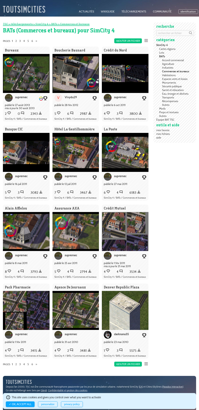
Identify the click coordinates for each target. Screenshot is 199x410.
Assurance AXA (66, 208)
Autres (165, 105)
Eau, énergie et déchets (175, 93)
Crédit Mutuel (115, 208)
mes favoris (162, 130)
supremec (21, 97)
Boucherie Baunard (69, 50)
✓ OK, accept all (20, 404)
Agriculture (168, 64)
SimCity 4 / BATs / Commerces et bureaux (26, 118)
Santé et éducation (173, 90)
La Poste (110, 129)
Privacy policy (72, 404)
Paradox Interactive (173, 386)
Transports (168, 97)
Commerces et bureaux (175, 71)
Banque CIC (14, 129)
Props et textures (169, 112)
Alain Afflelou (16, 208)
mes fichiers (163, 134)
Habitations (169, 75)
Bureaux (12, 50)
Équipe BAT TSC (165, 119)
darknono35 (121, 334)
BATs (162, 56)
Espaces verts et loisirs (175, 79)
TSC (5, 24)
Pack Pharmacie (18, 287)
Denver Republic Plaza (121, 287)
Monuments (169, 82)
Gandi (44, 390)
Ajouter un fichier (128, 40)
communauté (162, 11)
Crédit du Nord (115, 50)
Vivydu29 (71, 97)
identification (188, 11)
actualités (86, 11)
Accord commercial (173, 60)
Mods (162, 108)
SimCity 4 (162, 45)
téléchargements (133, 11)
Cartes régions (167, 49)
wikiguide (108, 11)
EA (140, 386)
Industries (167, 67)
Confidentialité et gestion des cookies (67, 390)
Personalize (47, 404)
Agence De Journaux (70, 287)
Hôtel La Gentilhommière (74, 129)
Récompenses (170, 101)
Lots (161, 52)
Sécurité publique (172, 86)
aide (158, 137)
